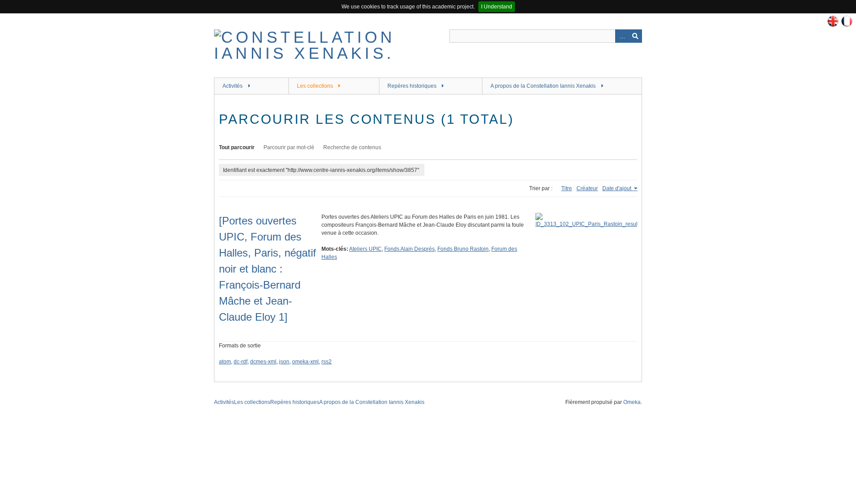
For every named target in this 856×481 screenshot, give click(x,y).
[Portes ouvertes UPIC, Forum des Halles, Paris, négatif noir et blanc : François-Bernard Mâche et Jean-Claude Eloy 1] (267, 269)
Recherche (635, 36)
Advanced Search (622, 36)
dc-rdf (240, 362)
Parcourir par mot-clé (288, 147)
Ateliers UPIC (365, 249)
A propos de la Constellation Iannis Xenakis (543, 86)
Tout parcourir (237, 147)
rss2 (326, 362)
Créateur (587, 188)
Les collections (315, 86)
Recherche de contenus (352, 147)
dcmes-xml (263, 362)
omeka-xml (305, 362)
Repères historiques (411, 86)
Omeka (632, 402)
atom (225, 362)
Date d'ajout (617, 188)
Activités (232, 86)
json (284, 362)
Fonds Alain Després (409, 249)
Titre (566, 188)
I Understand (496, 7)
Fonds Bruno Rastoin (463, 249)
